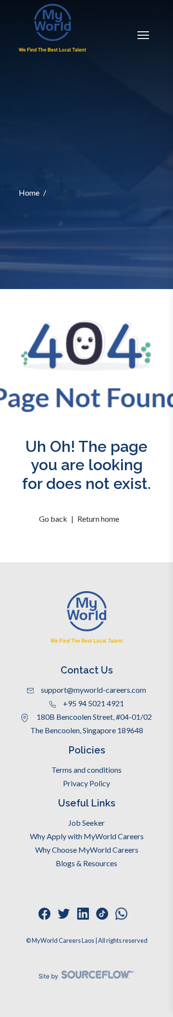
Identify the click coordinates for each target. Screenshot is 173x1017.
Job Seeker (86, 822)
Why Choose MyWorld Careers (86, 849)
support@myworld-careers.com (93, 689)
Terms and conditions (86, 769)
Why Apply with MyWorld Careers (87, 836)
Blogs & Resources (86, 863)
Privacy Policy (86, 783)
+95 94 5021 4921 (93, 703)
